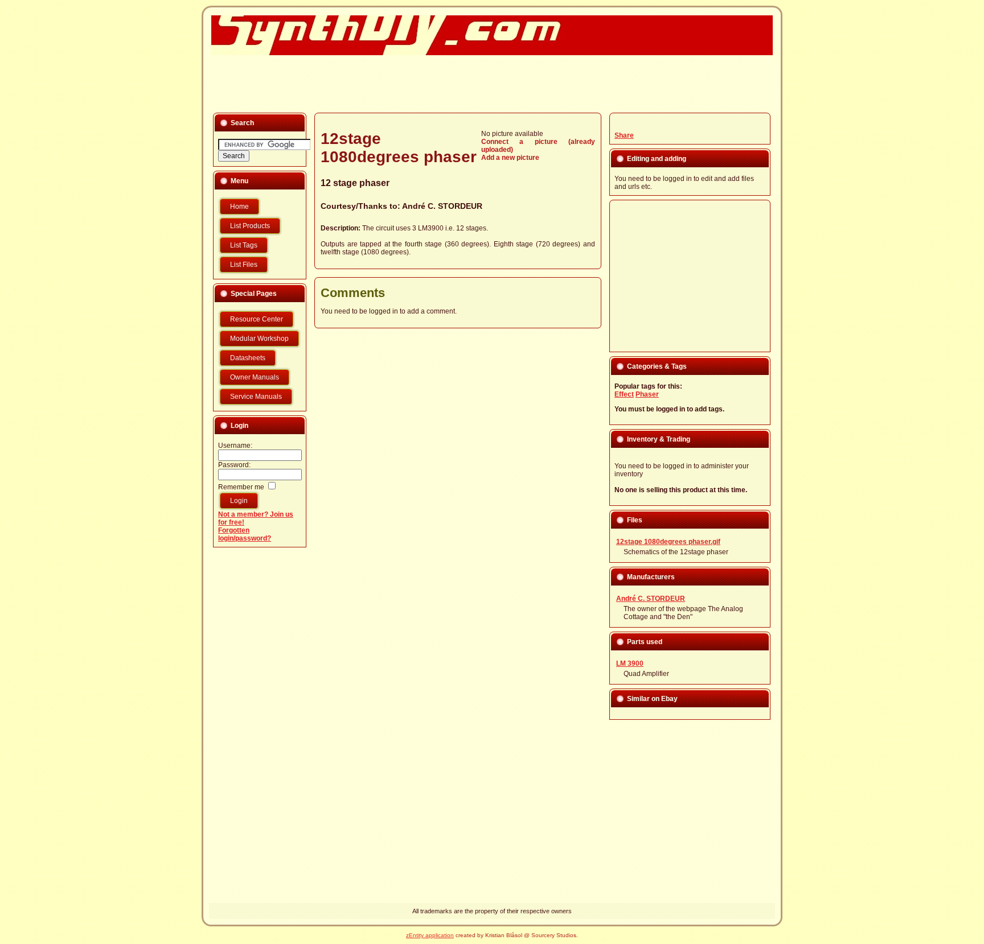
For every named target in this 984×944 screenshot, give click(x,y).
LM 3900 (629, 663)
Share (624, 135)
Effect (624, 394)
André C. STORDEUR (442, 206)
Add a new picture (510, 158)
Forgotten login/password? (244, 534)
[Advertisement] (485, 83)
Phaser (647, 394)
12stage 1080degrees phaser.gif (668, 542)
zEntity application (430, 935)
